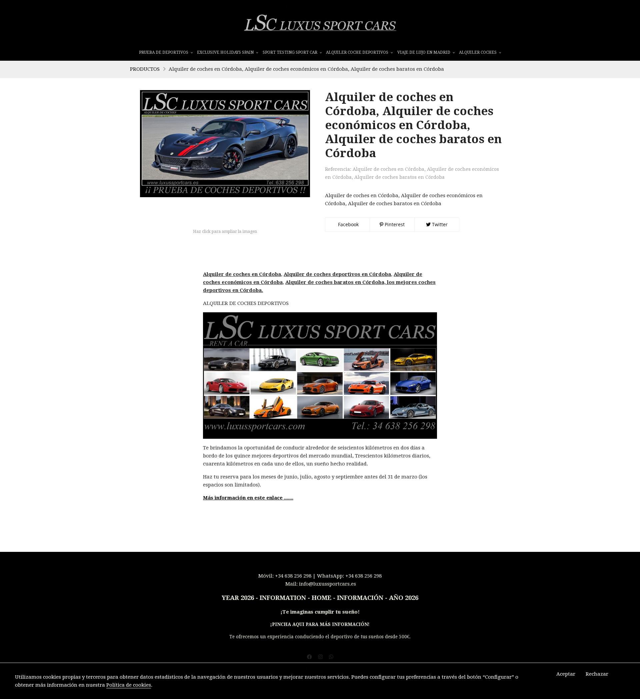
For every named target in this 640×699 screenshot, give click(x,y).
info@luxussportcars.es (327, 584)
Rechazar (597, 674)
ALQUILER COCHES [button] (478, 52)
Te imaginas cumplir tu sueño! (321, 612)
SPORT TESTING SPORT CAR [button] (290, 52)
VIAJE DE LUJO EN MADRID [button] (424, 52)
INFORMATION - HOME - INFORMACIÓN (321, 598)
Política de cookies (128, 685)
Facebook (348, 224)
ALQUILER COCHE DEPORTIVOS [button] (357, 52)
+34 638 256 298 (293, 576)
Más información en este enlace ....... (248, 498)
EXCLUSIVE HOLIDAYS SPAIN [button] (226, 52)
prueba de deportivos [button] (164, 52)
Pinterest (394, 224)
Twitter (439, 224)
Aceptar (565, 674)
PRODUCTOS (145, 69)
